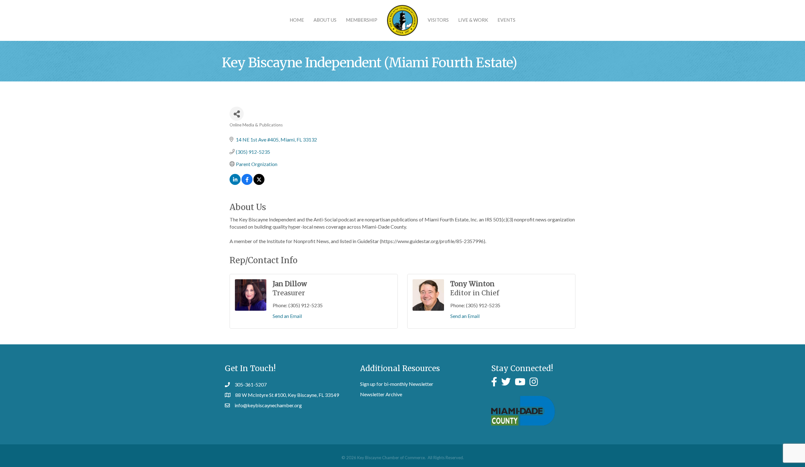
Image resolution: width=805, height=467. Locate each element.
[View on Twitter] (258, 183)
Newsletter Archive (381, 394)
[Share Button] (237, 114)
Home (297, 20)
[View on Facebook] (247, 183)
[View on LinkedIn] (235, 183)
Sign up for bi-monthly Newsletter (396, 384)
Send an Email (287, 316)
